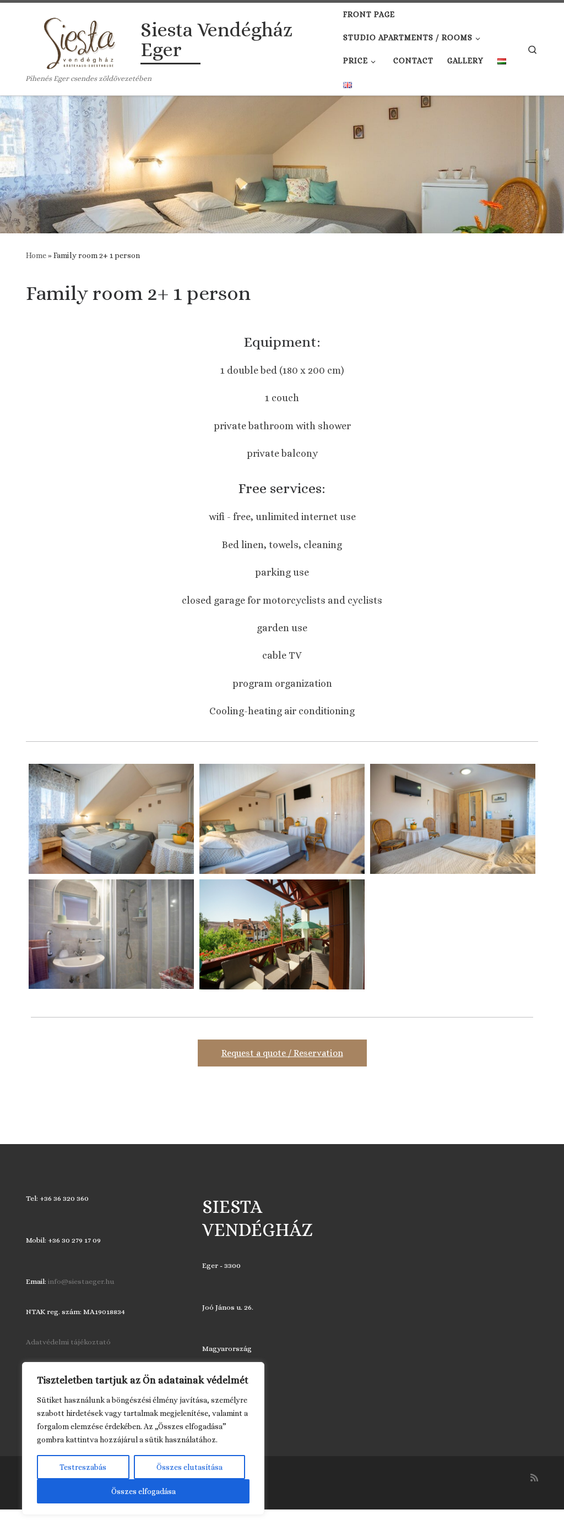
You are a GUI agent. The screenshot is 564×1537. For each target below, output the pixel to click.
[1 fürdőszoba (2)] (111, 934)
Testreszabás (82, 1467)
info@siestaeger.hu (81, 1281)
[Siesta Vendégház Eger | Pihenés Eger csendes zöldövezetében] (81, 41)
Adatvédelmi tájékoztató (68, 1342)
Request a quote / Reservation (282, 1053)
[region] (143, 1438)
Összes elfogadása (143, 1491)
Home (36, 255)
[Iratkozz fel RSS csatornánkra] (534, 1478)
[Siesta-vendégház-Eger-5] (282, 934)
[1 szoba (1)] (452, 819)
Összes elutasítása (189, 1467)
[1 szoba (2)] (282, 819)
